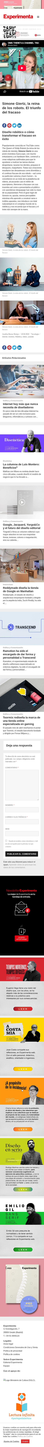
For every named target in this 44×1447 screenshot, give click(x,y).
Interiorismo (8, 584)
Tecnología (35, 334)
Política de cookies (11, 1354)
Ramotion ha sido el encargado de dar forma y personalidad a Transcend (19, 654)
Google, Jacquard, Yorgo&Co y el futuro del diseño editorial (21, 526)
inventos (11, 337)
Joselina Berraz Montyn (10, 334)
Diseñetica (7, 461)
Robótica (18, 337)
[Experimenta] (18, 16)
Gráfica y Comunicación (13, 401)
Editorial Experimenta (12, 1362)
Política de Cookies (25, 1436)
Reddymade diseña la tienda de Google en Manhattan (20, 589)
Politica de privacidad (12, 1351)
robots (25, 337)
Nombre (9, 805)
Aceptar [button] (25, 1441)
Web (7, 829)
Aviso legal (8, 1344)
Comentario (12, 768)
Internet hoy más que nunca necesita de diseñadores (20, 405)
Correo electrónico (16, 817)
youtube (31, 337)
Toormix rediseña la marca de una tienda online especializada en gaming (21, 721)
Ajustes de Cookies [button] (11, 1441)
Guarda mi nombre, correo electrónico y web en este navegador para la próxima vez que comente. (21, 844)
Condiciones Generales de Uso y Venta (20, 1347)
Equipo (6, 1366)
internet (4, 337)
